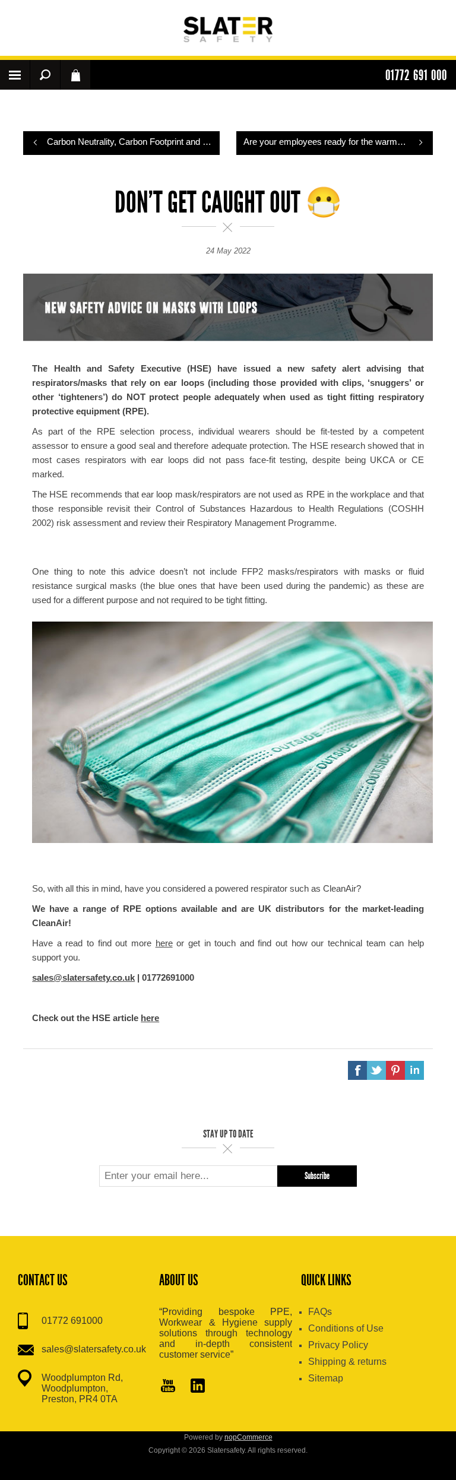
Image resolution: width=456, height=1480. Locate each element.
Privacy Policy (338, 1345)
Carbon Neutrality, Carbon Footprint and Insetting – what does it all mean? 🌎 (133, 142)
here (164, 943)
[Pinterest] (198, 1387)
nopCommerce (248, 1437)
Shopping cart (75, 75)
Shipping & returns (347, 1362)
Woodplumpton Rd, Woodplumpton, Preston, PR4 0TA (82, 1388)
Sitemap (325, 1378)
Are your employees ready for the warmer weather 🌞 (338, 142)
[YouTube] (168, 1387)
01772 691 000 (416, 75)
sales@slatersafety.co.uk (94, 1349)
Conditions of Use (346, 1328)
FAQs (320, 1312)
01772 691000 (72, 1321)
